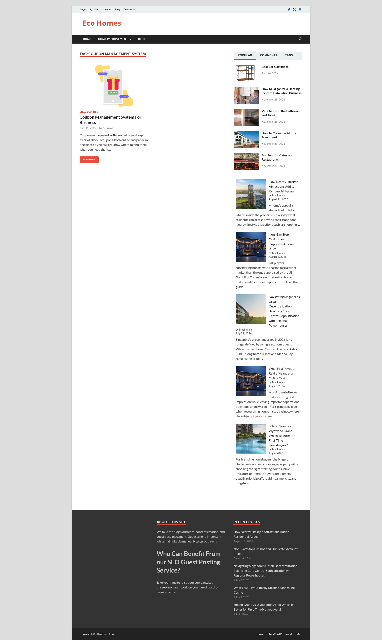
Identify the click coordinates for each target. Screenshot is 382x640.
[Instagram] (300, 9)
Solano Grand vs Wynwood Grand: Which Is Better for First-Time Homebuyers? (282, 435)
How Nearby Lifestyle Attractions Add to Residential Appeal (283, 186)
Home (108, 9)
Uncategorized (89, 111)
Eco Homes (102, 23)
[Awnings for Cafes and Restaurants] (246, 155)
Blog (117, 9)
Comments (268, 55)
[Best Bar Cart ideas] (246, 67)
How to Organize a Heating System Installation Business (281, 91)
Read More (88, 158)
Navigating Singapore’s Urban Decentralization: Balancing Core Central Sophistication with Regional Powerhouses (284, 311)
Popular (245, 55)
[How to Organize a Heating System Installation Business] (246, 89)
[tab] (245, 56)
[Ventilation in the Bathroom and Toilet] (246, 111)
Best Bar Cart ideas (275, 66)
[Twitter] (294, 9)
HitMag (297, 634)
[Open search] (300, 39)
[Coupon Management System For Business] (114, 85)
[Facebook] (288, 9)
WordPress (280, 634)
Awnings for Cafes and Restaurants (277, 157)
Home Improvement (113, 39)
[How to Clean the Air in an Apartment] (246, 133)
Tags (289, 55)
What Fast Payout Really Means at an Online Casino (281, 373)
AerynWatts (110, 128)
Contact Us (129, 9)
